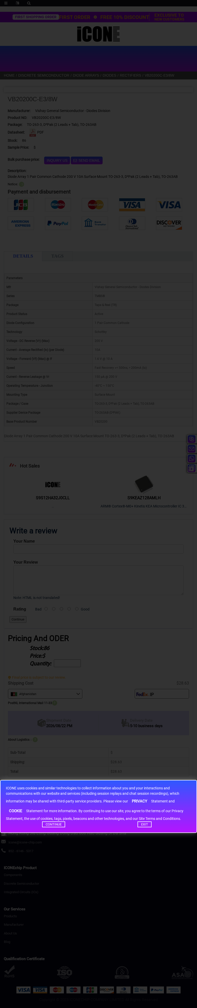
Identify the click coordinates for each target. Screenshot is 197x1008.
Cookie (15, 811)
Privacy (139, 801)
